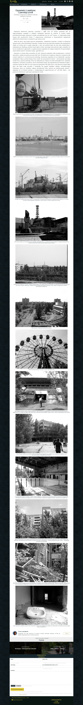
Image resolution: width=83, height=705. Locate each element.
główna (44, 1)
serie (55, 1)
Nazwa (12, 659)
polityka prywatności (23, 694)
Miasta (33, 4)
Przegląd (43, 4)
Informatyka (14, 4)
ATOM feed (56, 703)
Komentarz (13, 670)
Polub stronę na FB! (17, 700)
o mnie (61, 1)
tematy (50, 1)
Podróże (24, 4)
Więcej (66, 633)
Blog (52, 4)
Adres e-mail (44, 659)
